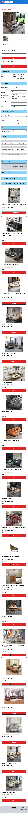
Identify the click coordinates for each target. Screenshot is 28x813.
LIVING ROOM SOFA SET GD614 (10, 440)
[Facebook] (13, 807)
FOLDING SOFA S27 (7, 382)
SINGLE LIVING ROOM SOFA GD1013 (11, 556)
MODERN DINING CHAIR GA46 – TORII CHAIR (14, 204)
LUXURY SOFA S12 (7, 324)
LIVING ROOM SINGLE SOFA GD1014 (11, 469)
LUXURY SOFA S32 (7, 616)
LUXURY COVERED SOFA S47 (10, 763)
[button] (5, 38)
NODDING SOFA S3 (7, 411)
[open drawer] (25, 2)
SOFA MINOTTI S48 (7, 498)
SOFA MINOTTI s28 (7, 676)
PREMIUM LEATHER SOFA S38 (10, 264)
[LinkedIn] (15, 807)
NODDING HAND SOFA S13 (9, 353)
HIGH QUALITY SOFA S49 (8, 792)
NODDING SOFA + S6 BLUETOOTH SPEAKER (14, 527)
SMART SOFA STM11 (7, 705)
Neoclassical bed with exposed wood (11, 734)
